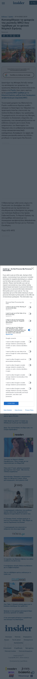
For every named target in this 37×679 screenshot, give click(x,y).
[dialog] (18, 339)
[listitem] (18, 302)
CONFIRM (11, 403)
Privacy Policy (29, 410)
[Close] (33, 269)
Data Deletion (8, 410)
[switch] (29, 307)
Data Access (18, 410)
